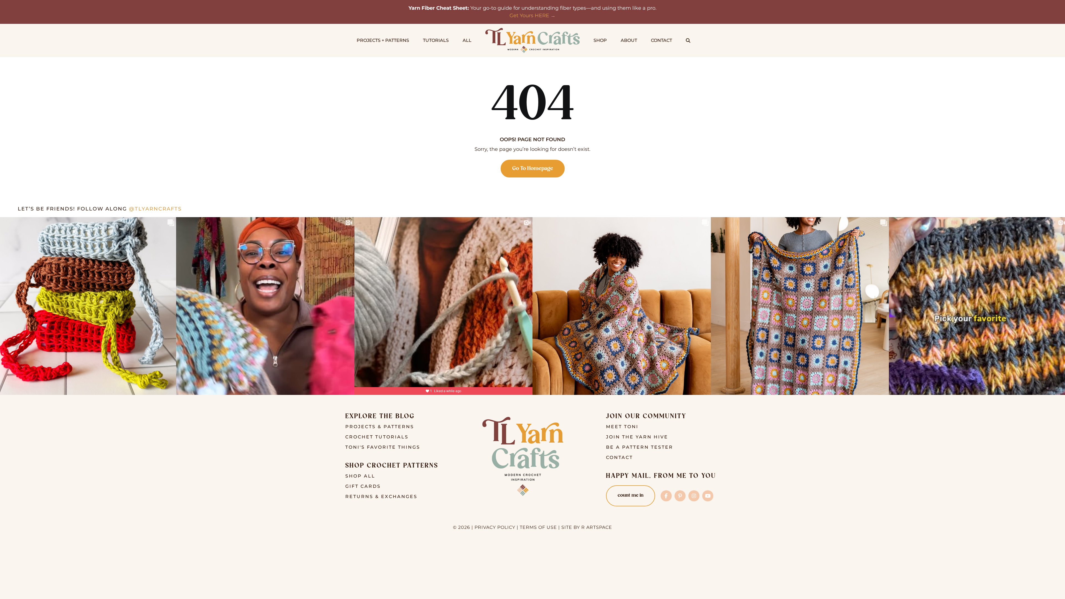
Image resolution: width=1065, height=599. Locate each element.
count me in (630, 495)
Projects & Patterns (379, 426)
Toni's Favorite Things (382, 447)
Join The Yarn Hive (637, 437)
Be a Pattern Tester (639, 447)
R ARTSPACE (596, 527)
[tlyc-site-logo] (532, 30)
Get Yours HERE (529, 15)
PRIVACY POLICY (495, 527)
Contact (619, 457)
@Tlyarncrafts (155, 209)
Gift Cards (363, 486)
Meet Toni (622, 426)
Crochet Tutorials (377, 437)
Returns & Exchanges (381, 496)
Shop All (360, 476)
